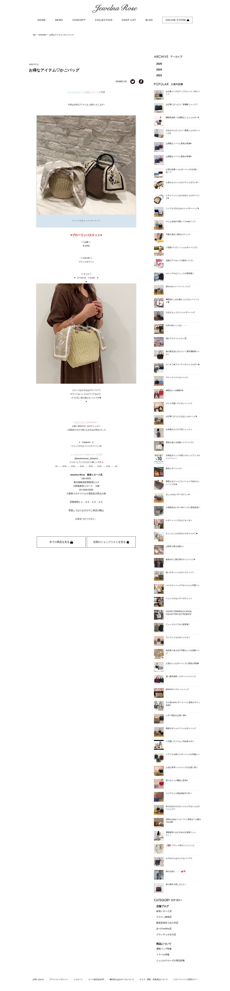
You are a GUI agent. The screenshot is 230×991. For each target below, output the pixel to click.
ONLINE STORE (176, 20)
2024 (159, 69)
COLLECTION (103, 20)
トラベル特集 (162, 954)
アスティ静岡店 (164, 917)
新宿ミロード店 (164, 911)
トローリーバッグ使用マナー (185, 979)
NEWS (59, 20)
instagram (86, 442)
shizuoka (42, 35)
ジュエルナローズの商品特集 (170, 960)
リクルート (78, 979)
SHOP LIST (129, 20)
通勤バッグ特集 (164, 948)
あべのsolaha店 (164, 928)
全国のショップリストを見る (109, 542)
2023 (159, 75)
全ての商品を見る (59, 542)
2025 (159, 63)
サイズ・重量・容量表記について (154, 979)
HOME (42, 20)
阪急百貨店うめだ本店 (167, 922)
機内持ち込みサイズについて (122, 979)
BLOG (149, 20)
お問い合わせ (38, 979)
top (34, 35)
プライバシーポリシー (58, 979)
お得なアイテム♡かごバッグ (61, 35)
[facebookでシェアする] (141, 81)
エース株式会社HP (96, 979)
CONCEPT (79, 20)
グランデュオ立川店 (166, 934)
